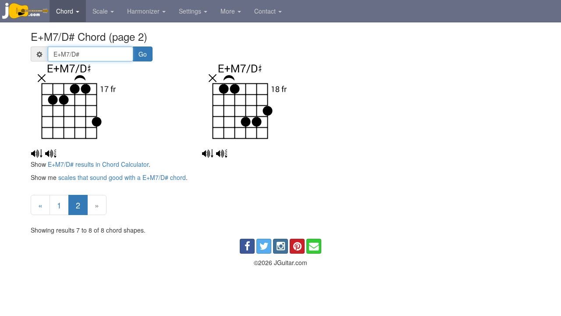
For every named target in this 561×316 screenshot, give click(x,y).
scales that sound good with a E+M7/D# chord (122, 177)
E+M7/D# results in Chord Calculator (98, 164)
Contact (265, 11)
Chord (65, 11)
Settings (191, 11)
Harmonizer (144, 11)
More (228, 11)
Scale (101, 11)
